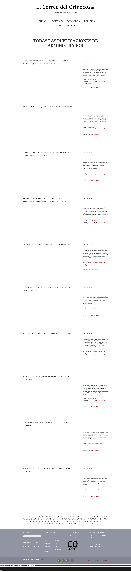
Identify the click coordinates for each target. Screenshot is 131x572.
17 (56, 516)
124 (73, 521)
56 (64, 518)
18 (58, 516)
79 (34, 520)
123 (70, 521)
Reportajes (57, 540)
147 (72, 523)
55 (62, 518)
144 (62, 523)
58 (69, 518)
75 (24, 520)
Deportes (57, 546)
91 (62, 520)
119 (57, 521)
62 (78, 518)
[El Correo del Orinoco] (65, 7)
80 (36, 520)
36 (101, 516)
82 (41, 520)
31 (90, 516)
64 (83, 518)
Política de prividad (95, 560)
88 (55, 520)
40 (26, 518)
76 (27, 520)
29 (85, 516)
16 (54, 516)
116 (48, 521)
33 (94, 516)
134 (103, 521)
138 (44, 523)
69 (95, 518)
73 (105, 518)
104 (97, 520)
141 (53, 523)
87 (53, 520)
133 (100, 521)
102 (91, 520)
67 (90, 518)
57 (66, 518)
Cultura (56, 537)
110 (31, 521)
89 (58, 520)
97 (77, 520)
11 (42, 516)
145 (65, 523)
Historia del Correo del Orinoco (77, 537)
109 (27, 521)
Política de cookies (104, 560)
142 (56, 523)
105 (100, 520)
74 (107, 518)
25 (75, 516)
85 (48, 520)
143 (59, 523)
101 (88, 520)
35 (99, 516)
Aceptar (32, 565)
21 (66, 516)
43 (33, 518)
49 (47, 518)
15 (51, 516)
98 (79, 520)
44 (35, 518)
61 (76, 518)
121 (64, 521)
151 (84, 523)
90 (60, 520)
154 (93, 523)
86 (51, 520)
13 (47, 516)
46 (40, 518)
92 (65, 520)
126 (79, 521)
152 (87, 523)
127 (82, 521)
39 (23, 518)
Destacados (92, 79)
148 (75, 523)
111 (33, 521)
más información (27, 565)
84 (46, 520)
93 (67, 520)
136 (38, 523)
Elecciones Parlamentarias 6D (97, 81)
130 (91, 521)
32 (92, 516)
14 (49, 516)
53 (57, 518)
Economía (73, 21)
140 (50, 523)
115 (45, 521)
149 (78, 523)
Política (89, 21)
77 (29, 520)
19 (61, 516)
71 (100, 518)
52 (54, 518)
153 (90, 523)
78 (31, 520)
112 (36, 521)
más (107, 61)
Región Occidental (94, 265)
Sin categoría (93, 308)
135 (107, 521)
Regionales (92, 127)
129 (88, 521)
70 (97, 518)
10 (39, 516)
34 (97, 516)
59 (71, 518)
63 (81, 518)
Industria (47, 551)
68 (93, 518)
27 (80, 516)
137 (41, 523)
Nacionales (99, 173)
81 (39, 520)
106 (103, 520)
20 (63, 516)
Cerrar (1, 570)
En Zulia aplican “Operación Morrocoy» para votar (46, 245)
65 (86, 518)
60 (74, 518)
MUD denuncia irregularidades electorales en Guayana (48, 334)
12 (44, 516)
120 (60, 521)
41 (28, 518)
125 (76, 521)
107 (106, 520)
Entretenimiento (66, 25)
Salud (56, 543)
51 (52, 518)
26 (78, 516)
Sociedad (56, 21)
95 (72, 520)
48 (45, 518)
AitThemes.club (42, 559)
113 (39, 521)
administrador (65, 45)
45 (38, 518)
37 (104, 516)
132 (97, 521)
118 (54, 521)
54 (59, 518)
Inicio (42, 21)
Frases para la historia (75, 535)
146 (69, 523)
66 (88, 518)
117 (51, 521)
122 (67, 521)
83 (43, 520)
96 (74, 520)
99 (82, 520)
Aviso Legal (87, 560)
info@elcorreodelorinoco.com (96, 546)
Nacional (85, 224)
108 (24, 521)
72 (102, 518)
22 (68, 516)
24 (73, 516)
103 (94, 520)
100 (85, 520)
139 (47, 523)
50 (50, 518)
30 (87, 516)
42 (31, 518)
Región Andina (87, 83)
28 (82, 516)
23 (70, 516)
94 (70, 520)
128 (85, 521)
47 (43, 518)
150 (81, 523)
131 (94, 521)
